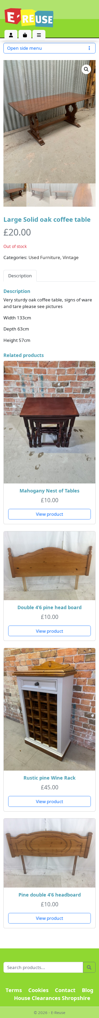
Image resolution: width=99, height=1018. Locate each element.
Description (20, 276)
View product (49, 514)
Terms (14, 990)
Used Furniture (44, 257)
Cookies (38, 990)
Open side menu (24, 48)
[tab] (20, 276)
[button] (86, 69)
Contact (65, 990)
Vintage (71, 257)
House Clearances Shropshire (52, 998)
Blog (87, 990)
